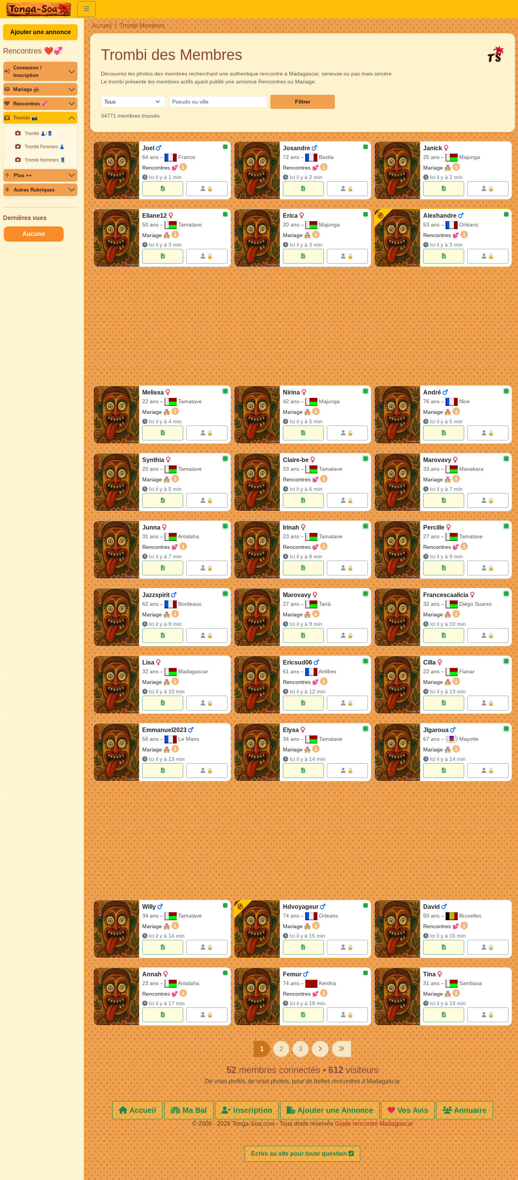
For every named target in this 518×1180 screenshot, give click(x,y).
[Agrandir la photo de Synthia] (116, 482)
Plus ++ (23, 175)
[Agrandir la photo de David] (397, 929)
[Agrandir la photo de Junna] (116, 549)
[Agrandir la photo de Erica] (257, 238)
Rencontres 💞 (30, 104)
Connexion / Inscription (27, 71)
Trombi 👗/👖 (39, 133)
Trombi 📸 (25, 118)
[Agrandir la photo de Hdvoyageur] (257, 929)
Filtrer (302, 102)
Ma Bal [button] (193, 1110)
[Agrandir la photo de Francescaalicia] (397, 617)
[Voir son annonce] (162, 188)
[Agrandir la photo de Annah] (116, 996)
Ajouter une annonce (40, 32)
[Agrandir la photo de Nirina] (257, 414)
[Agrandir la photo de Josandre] (257, 170)
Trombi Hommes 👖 (45, 160)
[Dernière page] (341, 1049)
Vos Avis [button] (411, 1110)
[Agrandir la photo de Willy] (116, 929)
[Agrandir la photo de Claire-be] (257, 482)
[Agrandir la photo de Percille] (397, 549)
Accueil (102, 25)
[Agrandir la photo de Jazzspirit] (116, 617)
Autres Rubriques (34, 190)
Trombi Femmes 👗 (45, 146)
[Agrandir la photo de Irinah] (257, 549)
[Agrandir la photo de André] (397, 414)
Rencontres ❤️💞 (33, 51)
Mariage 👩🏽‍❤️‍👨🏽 (26, 89)
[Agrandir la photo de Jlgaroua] (397, 752)
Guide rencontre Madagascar (374, 1123)
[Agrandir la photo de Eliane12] (116, 238)
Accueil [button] (141, 1110)
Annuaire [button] (469, 1110)
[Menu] (86, 9)
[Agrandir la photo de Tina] (397, 996)
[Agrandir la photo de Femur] (257, 996)
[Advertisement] (302, 328)
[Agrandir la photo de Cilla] (397, 684)
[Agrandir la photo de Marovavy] (397, 482)
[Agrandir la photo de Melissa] (116, 414)
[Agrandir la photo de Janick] (397, 170)
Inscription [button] (251, 1110)
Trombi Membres (142, 25)
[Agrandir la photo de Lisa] (116, 684)
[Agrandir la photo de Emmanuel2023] (116, 752)
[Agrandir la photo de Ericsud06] (257, 684)
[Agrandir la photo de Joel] (116, 170)
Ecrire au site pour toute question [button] (299, 1153)
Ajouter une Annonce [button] (334, 1110)
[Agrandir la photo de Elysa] (257, 752)
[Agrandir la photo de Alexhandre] (397, 238)
